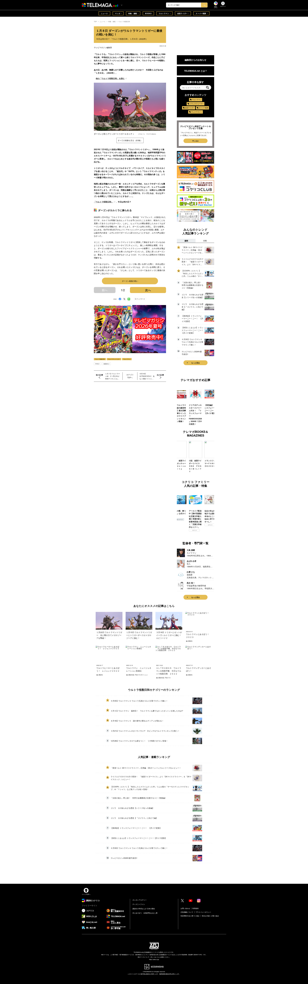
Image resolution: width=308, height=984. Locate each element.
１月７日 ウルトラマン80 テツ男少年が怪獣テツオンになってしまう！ (112, 376)
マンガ (117, 13)
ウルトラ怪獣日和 (124, 21)
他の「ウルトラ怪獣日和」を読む (110, 78)
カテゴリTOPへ (130, 376)
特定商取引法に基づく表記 (190, 916)
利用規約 (195, 908)
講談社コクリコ (210, 527)
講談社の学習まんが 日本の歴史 (143, 908)
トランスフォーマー (197, 104)
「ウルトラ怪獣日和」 (103, 201)
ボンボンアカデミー (139, 900)
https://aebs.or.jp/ (154, 959)
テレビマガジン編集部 (103, 47)
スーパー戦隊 (201, 13)
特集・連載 (132, 13)
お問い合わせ (185, 908)
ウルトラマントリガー (114, 359)
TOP (95, 21)
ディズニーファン (138, 904)
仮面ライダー (182, 13)
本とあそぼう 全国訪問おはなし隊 (144, 913)
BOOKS (148, 13)
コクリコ (178, 530)
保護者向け (106, 364)
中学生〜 (97, 364)
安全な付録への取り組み (210, 916)
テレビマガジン (196, 112)
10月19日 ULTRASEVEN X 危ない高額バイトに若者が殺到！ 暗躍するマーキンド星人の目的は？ (146, 376)
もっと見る (195, 363)
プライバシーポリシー (203, 912)
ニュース (104, 13)
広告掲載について (187, 912)
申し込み (195, 141)
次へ (148, 290)
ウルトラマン (164, 13)
